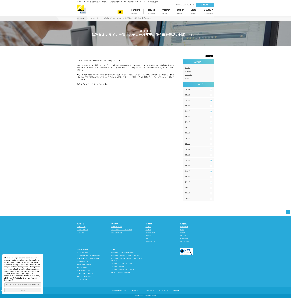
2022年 (187, 111)
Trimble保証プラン (83, 261)
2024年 (187, 100)
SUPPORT (150, 11)
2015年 (187, 149)
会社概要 (148, 230)
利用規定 (135, 290)
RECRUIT (180, 11)
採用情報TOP (184, 227)
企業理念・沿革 (150, 233)
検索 (120, 12)
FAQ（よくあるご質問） (84, 276)
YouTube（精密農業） (118, 266)
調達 (147, 239)
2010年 (187, 176)
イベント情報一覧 (82, 230)
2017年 (187, 138)
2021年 (187, 116)
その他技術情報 (82, 279)
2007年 (187, 193)
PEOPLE (182, 230)
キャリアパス (184, 236)
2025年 (187, 95)
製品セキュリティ (151, 242)
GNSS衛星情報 (82, 267)
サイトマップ (163, 290)
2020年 (187, 122)
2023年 (187, 105)
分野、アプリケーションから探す (121, 230)
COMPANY (166, 11)
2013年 (187, 160)
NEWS (194, 11)
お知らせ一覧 (93, 18)
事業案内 (148, 236)
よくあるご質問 (184, 242)
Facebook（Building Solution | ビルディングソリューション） (128, 260)
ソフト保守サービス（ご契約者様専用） (89, 256)
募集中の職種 (184, 239)
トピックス (80, 233)
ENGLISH (205, 5)
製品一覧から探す (116, 233)
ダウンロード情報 (82, 253)
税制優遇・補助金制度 (84, 264)
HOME (82, 18)
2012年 (187, 166)
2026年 (187, 89)
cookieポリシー (148, 290)
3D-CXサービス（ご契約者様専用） (88, 258)
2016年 (187, 144)
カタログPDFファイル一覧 (85, 273)
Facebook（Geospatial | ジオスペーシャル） (126, 256)
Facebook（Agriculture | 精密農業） (123, 253)
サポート (188, 75)
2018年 (187, 133)
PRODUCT (135, 11)
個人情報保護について (119, 290)
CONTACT (208, 11)
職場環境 (182, 233)
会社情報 (148, 227)
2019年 (187, 127)
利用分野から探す (116, 227)
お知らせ (188, 71)
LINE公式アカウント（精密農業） (121, 272)
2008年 (187, 187)
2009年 (187, 182)
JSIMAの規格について (84, 270)
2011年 (187, 171)
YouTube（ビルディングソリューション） (124, 269)
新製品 (187, 78)
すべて (187, 68)
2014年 (187, 155)
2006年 (187, 198)
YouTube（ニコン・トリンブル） (121, 263)
